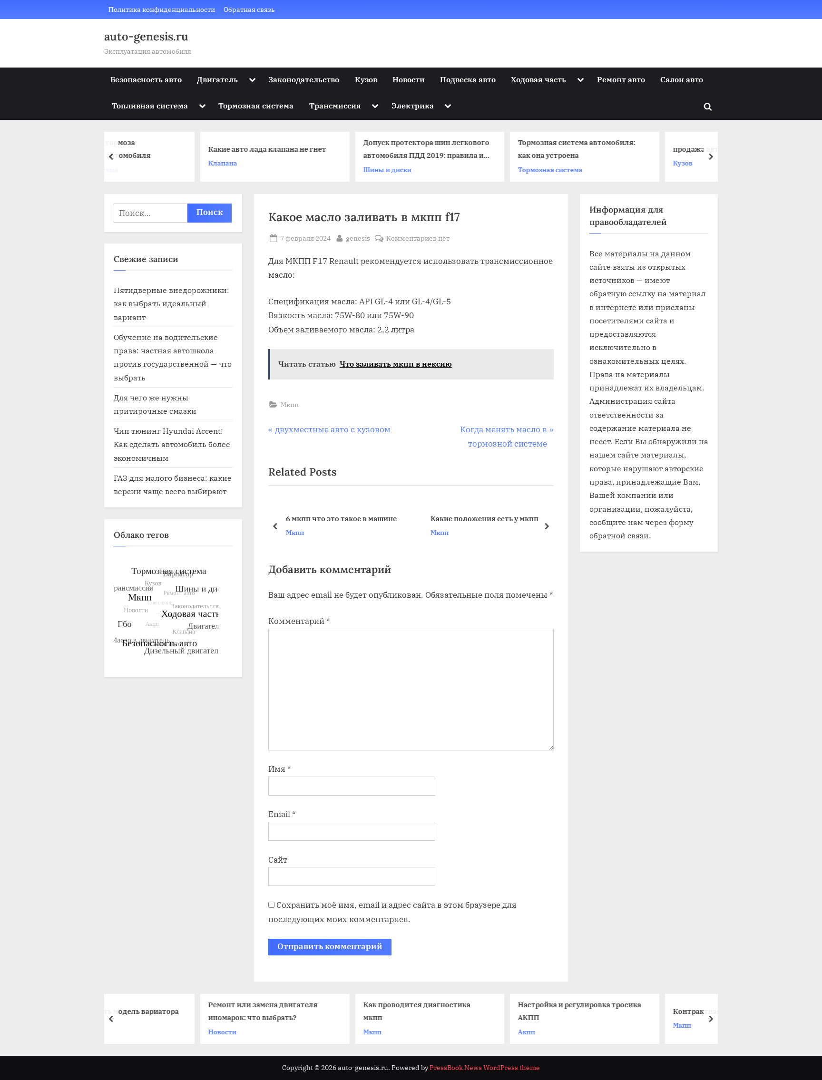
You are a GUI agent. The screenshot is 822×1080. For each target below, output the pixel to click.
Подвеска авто (468, 79)
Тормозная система (256, 105)
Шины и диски (310, 169)
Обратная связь (249, 9)
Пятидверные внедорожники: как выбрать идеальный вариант (171, 303)
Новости (408, 79)
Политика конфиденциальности (161, 9)
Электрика (412, 105)
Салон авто (681, 79)
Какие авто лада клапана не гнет (191, 149)
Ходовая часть (538, 79)
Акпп (450, 1031)
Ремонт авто (621, 79)
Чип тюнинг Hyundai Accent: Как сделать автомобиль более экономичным (172, 444)
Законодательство (303, 79)
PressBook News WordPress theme (485, 1067)
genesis (358, 238)
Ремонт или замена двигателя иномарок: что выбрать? (186, 1011)
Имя (279, 769)
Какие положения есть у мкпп (484, 518)
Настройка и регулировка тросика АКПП (503, 1011)
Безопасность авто (146, 79)
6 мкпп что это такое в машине (341, 518)
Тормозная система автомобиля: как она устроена (500, 149)
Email (282, 814)
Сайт (277, 860)
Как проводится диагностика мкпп (339, 1011)
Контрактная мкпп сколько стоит (657, 1011)
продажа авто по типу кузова (648, 149)
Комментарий (299, 621)
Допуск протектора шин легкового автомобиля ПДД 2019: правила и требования (349, 150)
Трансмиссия (335, 105)
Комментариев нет (418, 238)
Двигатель (217, 79)
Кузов (366, 79)
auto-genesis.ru (146, 36)
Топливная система (150, 105)
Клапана (146, 162)
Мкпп (290, 404)
